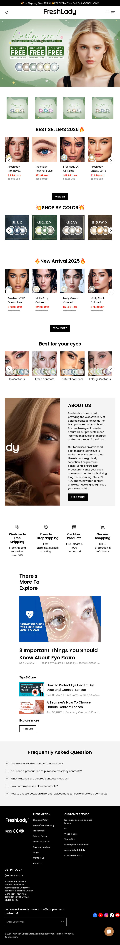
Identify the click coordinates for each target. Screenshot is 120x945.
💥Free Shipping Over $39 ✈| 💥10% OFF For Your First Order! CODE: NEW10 (60, 3)
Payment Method (41, 847)
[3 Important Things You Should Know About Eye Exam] (60, 619)
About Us (37, 863)
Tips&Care (28, 728)
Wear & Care (71, 833)
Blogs (36, 852)
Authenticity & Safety (74, 850)
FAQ (66, 828)
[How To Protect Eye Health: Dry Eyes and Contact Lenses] (31, 689)
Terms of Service (41, 841)
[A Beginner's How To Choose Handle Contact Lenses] (31, 707)
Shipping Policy (40, 819)
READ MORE (78, 497)
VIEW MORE (60, 328)
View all (60, 196)
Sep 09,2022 (27, 662)
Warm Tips (69, 839)
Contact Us (38, 857)
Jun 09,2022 (54, 712)
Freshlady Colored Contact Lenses (78, 821)
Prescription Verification (76, 844)
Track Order (39, 830)
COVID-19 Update (73, 855)
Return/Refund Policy (43, 825)
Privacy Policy (40, 836)
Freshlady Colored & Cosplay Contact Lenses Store (70, 662)
